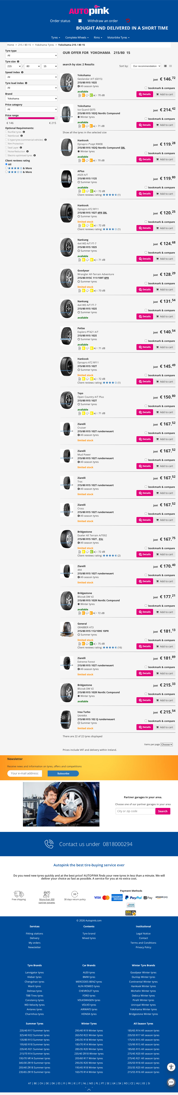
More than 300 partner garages (47, 901)
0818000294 (117, 844)
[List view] (165, 66)
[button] (171, 1066)
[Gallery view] (170, 66)
